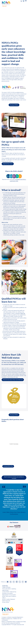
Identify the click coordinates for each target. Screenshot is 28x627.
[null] (17, 582)
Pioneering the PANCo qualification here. (18, 180)
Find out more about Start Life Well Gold (13, 379)
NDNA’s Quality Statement (8, 599)
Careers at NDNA (6, 587)
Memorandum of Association (9, 595)
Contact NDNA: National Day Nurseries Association (9, 592)
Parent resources (6, 600)
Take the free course (8, 164)
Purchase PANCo (14, 105)
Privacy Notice (5, 602)
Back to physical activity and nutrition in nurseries (14, 477)
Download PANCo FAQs (8, 466)
